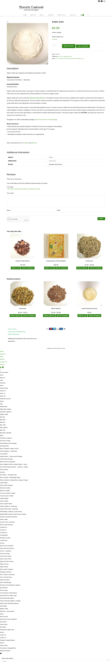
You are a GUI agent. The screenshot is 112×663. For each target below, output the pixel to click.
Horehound (89, 261)
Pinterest (34, 143)
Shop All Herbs (4, 388)
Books (2, 435)
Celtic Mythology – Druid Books (8, 451)
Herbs (1, 385)
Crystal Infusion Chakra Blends (8, 593)
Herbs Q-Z (3, 396)
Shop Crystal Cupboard (6, 524)
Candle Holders (4, 498)
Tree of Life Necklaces (6, 577)
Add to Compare (82, 46)
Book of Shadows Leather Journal (9, 448)
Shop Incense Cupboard (6, 545)
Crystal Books (4, 453)
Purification (72, 58)
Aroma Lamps (4, 590)
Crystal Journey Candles (6, 495)
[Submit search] (108, 660)
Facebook (26, 143)
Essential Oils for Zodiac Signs (8, 595)
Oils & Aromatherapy (5, 582)
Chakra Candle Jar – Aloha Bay (8, 506)
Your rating (10, 187)
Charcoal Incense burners (7, 548)
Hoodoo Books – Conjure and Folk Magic (11, 456)
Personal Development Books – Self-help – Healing (14, 467)
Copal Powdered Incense (89, 308)
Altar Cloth (3, 425)
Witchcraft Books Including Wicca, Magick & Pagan (14, 480)
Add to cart (69, 46)
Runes (2, 614)
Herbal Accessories (5, 398)
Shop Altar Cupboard (5, 411)
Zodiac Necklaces (5, 579)
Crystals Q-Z (3, 532)
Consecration (60, 58)
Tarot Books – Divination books (8, 474)
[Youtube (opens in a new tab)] (101, 1)
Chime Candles (4, 501)
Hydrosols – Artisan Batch (7, 611)
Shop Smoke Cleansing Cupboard (9, 603)
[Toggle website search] (0, 369)
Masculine (66, 58)
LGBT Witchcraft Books (6, 459)
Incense (2, 543)
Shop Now (3, 383)
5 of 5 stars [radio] (37, 189)
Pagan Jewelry (4, 566)
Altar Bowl (2, 419)
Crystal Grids (3, 540)
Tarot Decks (3, 621)
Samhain (2, 472)
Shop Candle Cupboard (6, 485)
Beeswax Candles (5, 490)
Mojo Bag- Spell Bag (5, 432)
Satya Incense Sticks (6, 558)
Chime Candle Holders (6, 503)
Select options (82, 268)
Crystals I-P (3, 530)
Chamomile (22, 308)
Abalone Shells (4, 414)
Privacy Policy (12, 329)
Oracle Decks (4, 624)
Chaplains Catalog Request (7, 640)
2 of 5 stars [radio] (17, 189)
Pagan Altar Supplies (5, 409)
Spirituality (78, 58)
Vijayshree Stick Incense (6, 561)
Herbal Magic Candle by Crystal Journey (11, 511)
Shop (1, 356)
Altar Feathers (4, 427)
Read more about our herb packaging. (46, 119)
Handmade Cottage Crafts (7, 629)
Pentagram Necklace (5, 572)
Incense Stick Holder (5, 556)
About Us (2, 354)
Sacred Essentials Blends (7, 598)
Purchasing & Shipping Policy (17, 331)
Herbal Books (3, 406)
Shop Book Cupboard (6, 438)
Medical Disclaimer (13, 334)
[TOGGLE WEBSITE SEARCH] (88, 14)
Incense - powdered (63, 56)
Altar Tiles (2, 430)
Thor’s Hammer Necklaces (7, 574)
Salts (1, 404)
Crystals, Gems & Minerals (7, 522)
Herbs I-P (2, 393)
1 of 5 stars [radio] (10, 189)
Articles (2, 359)
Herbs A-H (3, 390)
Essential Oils (3, 587)
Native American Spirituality (7, 461)
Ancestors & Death (5, 440)
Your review (11, 193)
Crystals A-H (3, 527)
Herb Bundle (3, 606)
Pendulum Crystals (5, 537)
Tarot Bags (3, 627)
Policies (2, 364)
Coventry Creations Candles (7, 493)
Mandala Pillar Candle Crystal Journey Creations (13, 514)
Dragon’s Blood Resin (23, 261)
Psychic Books (4, 469)
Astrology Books (4, 446)
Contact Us (3, 362)
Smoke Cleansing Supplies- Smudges (10, 600)
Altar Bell (2, 417)
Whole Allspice (56, 308)
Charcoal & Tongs (5, 553)
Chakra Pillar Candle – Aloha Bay (9, 509)
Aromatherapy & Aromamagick (8, 443)
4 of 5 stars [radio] (30, 189)
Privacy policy (4, 645)
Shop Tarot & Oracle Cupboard (8, 619)
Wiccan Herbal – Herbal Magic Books (10, 477)
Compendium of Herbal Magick (56, 261)
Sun (82, 58)
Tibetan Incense (4, 564)
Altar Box (2, 422)
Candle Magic (3, 482)
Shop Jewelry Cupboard (6, 569)
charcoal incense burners (37, 98)
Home (2, 351)
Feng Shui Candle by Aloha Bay (8, 516)
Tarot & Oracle (4, 616)
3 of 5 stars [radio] (23, 189)
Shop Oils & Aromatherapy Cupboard (10, 585)
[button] (7, 21)
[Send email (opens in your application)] (104, 1)
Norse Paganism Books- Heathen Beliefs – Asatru (13, 464)
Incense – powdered (5, 551)
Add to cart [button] (16, 268)
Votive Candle (3, 519)
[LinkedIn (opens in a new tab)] (99, 1)
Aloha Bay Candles (5, 488)
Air (55, 58)
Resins (70, 56)
